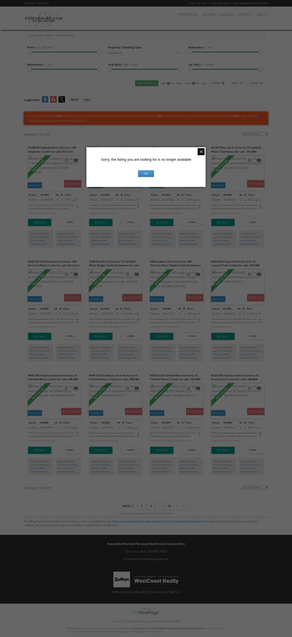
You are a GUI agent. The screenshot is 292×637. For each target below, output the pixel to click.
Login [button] (87, 99)
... (160, 506)
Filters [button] (254, 83)
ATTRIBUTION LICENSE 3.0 (167, 621)
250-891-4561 (37, 240)
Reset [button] (235, 83)
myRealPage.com (146, 613)
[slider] (29, 52)
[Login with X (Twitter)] (62, 101)
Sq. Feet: (202, 64)
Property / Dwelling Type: (125, 47)
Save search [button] (145, 83)
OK (146, 173)
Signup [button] (74, 99)
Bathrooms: (39, 64)
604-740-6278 (65, 240)
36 (169, 506)
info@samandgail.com (154, 559)
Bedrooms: (200, 47)
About (262, 15)
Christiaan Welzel (134, 621)
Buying (209, 15)
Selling (226, 15)
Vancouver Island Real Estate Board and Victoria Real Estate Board (157, 521)
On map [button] (216, 83)
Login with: (32, 100)
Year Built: (122, 64)
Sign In (29, 3)
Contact (245, 15)
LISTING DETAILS (39, 222)
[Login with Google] (53, 101)
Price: (40, 47)
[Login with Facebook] (45, 101)
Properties (188, 15)
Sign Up (43, 3)
